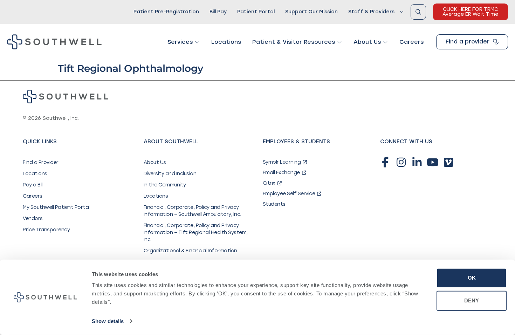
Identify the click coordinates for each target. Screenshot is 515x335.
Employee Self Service (289, 194)
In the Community (165, 185)
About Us (155, 162)
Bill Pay (218, 12)
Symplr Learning (282, 162)
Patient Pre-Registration (166, 12)
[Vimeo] (448, 162)
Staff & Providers (371, 12)
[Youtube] (432, 162)
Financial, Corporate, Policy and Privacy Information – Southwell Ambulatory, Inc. (192, 210)
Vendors (33, 218)
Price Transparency (46, 230)
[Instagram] (401, 162)
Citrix (269, 183)
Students (274, 204)
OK (472, 278)
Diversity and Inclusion (170, 174)
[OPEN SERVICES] (197, 42)
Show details (108, 321)
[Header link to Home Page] (54, 41)
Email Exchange (281, 173)
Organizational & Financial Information (190, 251)
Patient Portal (256, 12)
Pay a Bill (33, 185)
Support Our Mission (311, 12)
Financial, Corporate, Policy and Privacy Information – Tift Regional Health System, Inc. (196, 232)
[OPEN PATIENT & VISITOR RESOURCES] (339, 42)
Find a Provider (41, 162)
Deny (471, 300)
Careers (32, 196)
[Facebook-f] (385, 162)
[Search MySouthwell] (418, 12)
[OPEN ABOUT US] (385, 42)
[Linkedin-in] (417, 162)
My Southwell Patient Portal (56, 207)
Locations (35, 174)
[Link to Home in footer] (65, 96)
